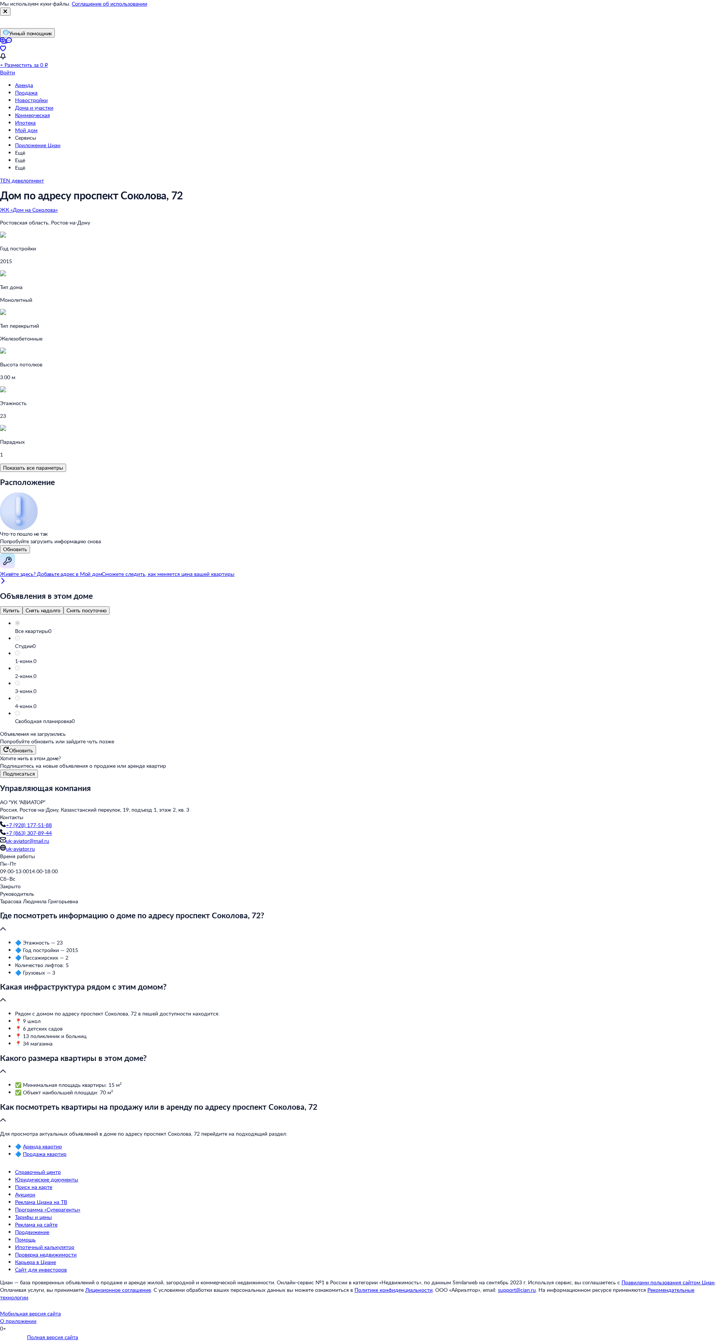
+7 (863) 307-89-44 (29, 832)
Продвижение (32, 1232)
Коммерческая (32, 115)
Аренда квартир (42, 1146)
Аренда (24, 85)
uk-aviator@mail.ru (27, 840)
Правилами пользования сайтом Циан (668, 1282)
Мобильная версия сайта (30, 1313)
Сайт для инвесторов (41, 1269)
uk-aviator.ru (20, 848)
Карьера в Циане (35, 1262)
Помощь (25, 1239)
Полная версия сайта (52, 1337)
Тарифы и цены (33, 1216)
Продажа (26, 92)
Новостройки (31, 100)
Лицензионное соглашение (118, 1289)
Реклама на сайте (36, 1224)
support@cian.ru (517, 1289)
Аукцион (25, 1194)
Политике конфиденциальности (393, 1289)
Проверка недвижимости (46, 1254)
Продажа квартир (44, 1153)
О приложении (18, 1320)
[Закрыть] (5, 12)
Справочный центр (38, 1171)
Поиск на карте (33, 1186)
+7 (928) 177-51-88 (29, 825)
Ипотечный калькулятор (44, 1247)
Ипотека (25, 122)
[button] (368, 631)
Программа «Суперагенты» (47, 1209)
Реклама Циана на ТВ (41, 1201)
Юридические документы (46, 1179)
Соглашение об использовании (109, 3)
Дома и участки (34, 107)
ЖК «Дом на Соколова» (29, 209)
